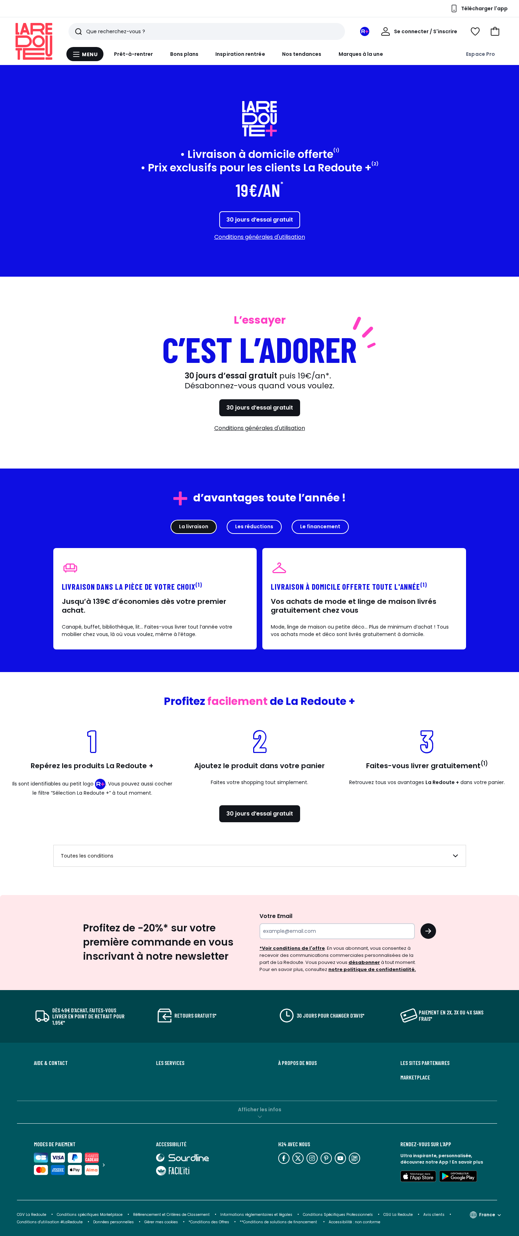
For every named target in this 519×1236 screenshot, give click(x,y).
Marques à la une (361, 54)
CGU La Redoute (398, 1214)
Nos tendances (302, 54)
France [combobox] (487, 1215)
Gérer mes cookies (161, 1222)
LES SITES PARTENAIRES (424, 1063)
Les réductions (254, 526)
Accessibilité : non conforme (354, 1222)
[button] (495, 31)
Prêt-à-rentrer (133, 54)
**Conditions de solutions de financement (279, 1222)
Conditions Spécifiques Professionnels (338, 1214)
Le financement (320, 526)
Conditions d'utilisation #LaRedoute (50, 1222)
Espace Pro (480, 54)
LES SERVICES (170, 1063)
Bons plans (184, 54)
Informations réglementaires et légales (256, 1214)
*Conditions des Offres (209, 1222)
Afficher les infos (259, 1109)
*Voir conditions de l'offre (292, 948)
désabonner (364, 962)
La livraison (193, 526)
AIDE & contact (51, 1063)
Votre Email (276, 916)
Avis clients (434, 1214)
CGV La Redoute (31, 1214)
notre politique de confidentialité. (372, 969)
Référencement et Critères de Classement (171, 1214)
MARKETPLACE (415, 1077)
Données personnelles (113, 1222)
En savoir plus (467, 1162)
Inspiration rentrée (240, 54)
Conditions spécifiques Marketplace (90, 1214)
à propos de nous (297, 1063)
